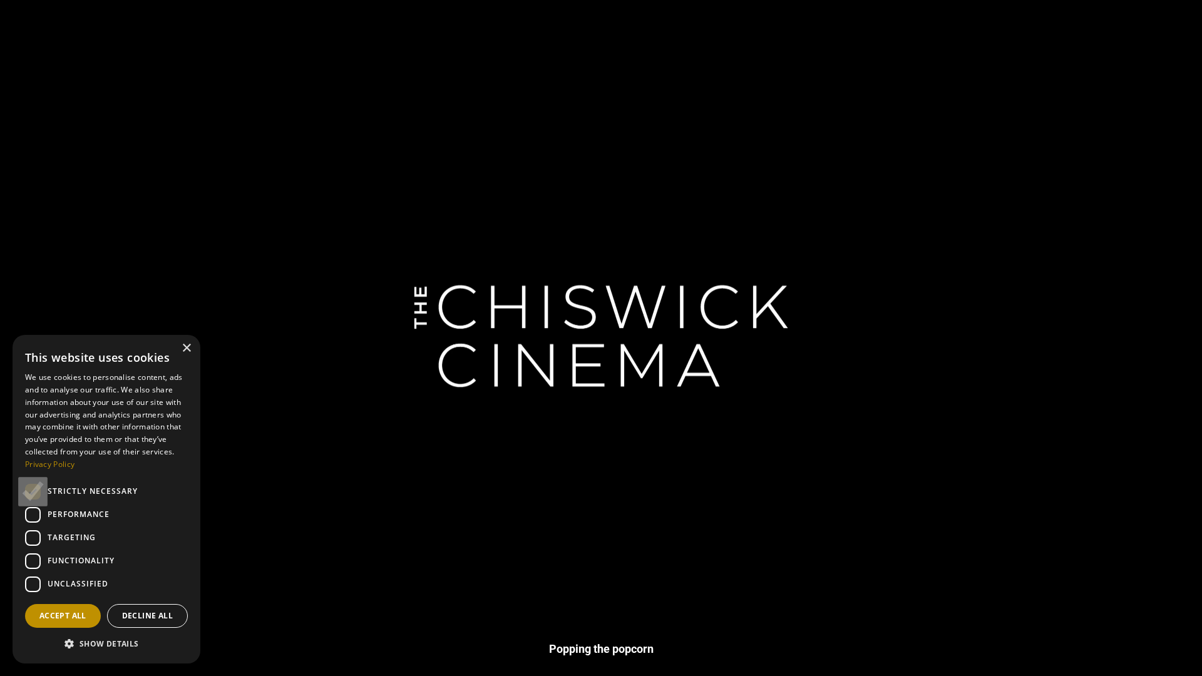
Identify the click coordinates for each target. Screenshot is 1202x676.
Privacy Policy (49, 464)
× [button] (186, 348)
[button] (106, 643)
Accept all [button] (62, 615)
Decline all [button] (147, 615)
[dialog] (106, 499)
